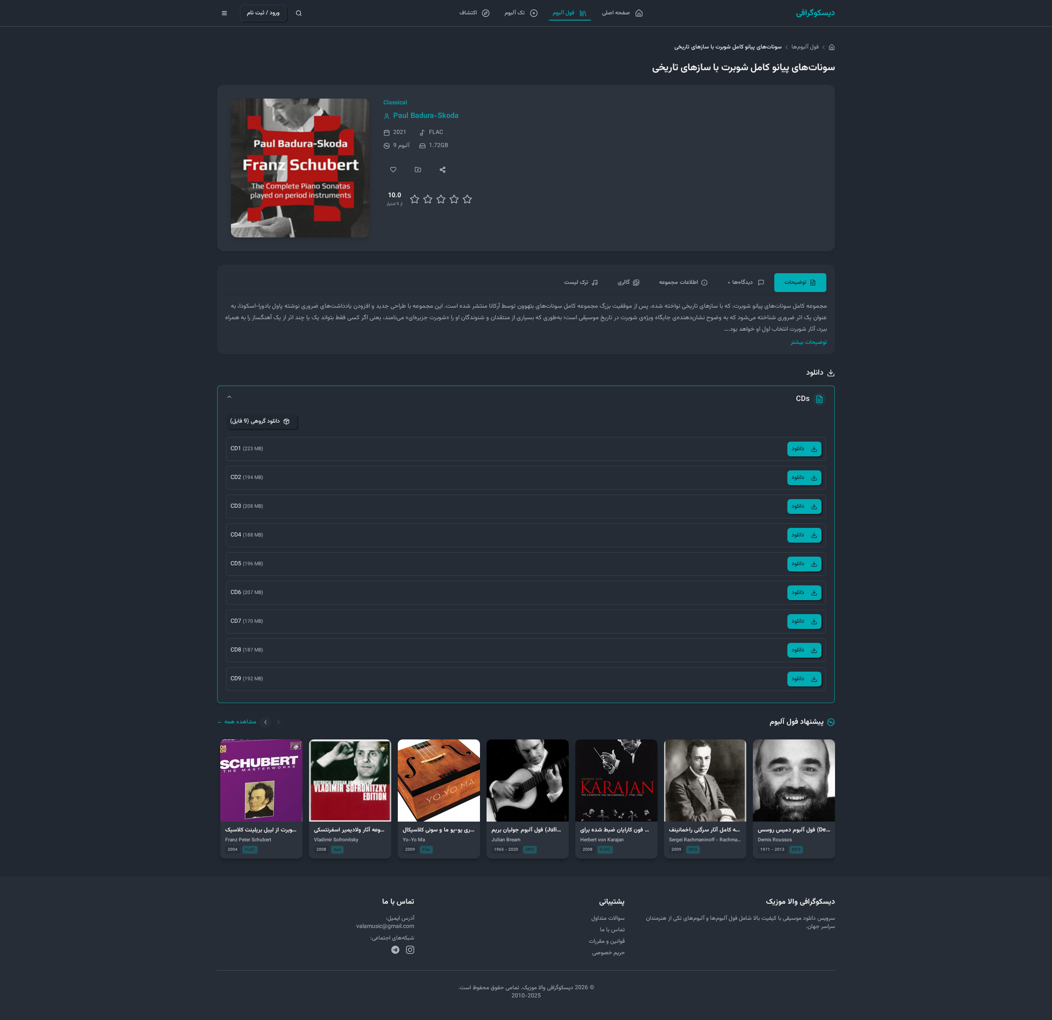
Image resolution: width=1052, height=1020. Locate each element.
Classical (395, 103)
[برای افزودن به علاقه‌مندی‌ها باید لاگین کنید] (393, 170)
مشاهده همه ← (236, 722)
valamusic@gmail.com (385, 926)
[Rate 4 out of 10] (428, 199)
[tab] (800, 282)
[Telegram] (395, 950)
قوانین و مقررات (607, 941)
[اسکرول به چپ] (265, 722)
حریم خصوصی (608, 953)
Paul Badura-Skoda (426, 116)
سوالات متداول (608, 918)
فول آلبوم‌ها (805, 47)
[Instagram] (410, 950)
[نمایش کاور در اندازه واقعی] (300, 168)
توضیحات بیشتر (809, 342)
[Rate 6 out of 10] (441, 199)
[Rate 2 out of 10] (414, 199)
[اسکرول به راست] (278, 722)
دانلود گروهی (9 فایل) (255, 421)
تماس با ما (612, 930)
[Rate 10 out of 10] (467, 199)
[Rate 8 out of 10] (454, 199)
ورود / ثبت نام (263, 13)
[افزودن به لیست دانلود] (418, 170)
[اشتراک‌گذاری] (442, 170)
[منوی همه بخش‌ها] (224, 13)
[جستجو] (298, 13)
